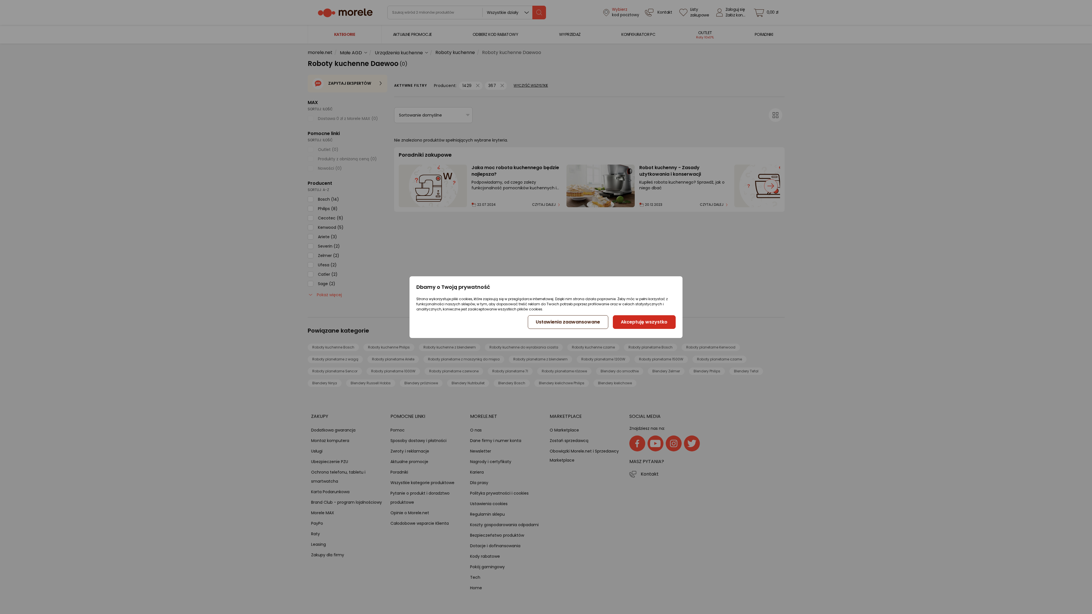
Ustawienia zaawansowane (568, 322)
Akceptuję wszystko (644, 322)
